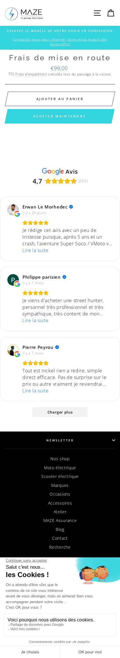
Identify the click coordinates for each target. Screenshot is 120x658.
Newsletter (60, 440)
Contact (60, 538)
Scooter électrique (60, 476)
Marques (60, 485)
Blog (60, 529)
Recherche (59, 547)
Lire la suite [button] (35, 250)
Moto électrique (60, 467)
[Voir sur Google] (13, 209)
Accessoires (60, 503)
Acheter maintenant (59, 116)
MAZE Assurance (60, 520)
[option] (60, 38)
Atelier (60, 511)
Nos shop (59, 458)
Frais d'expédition (31, 74)
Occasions (60, 494)
